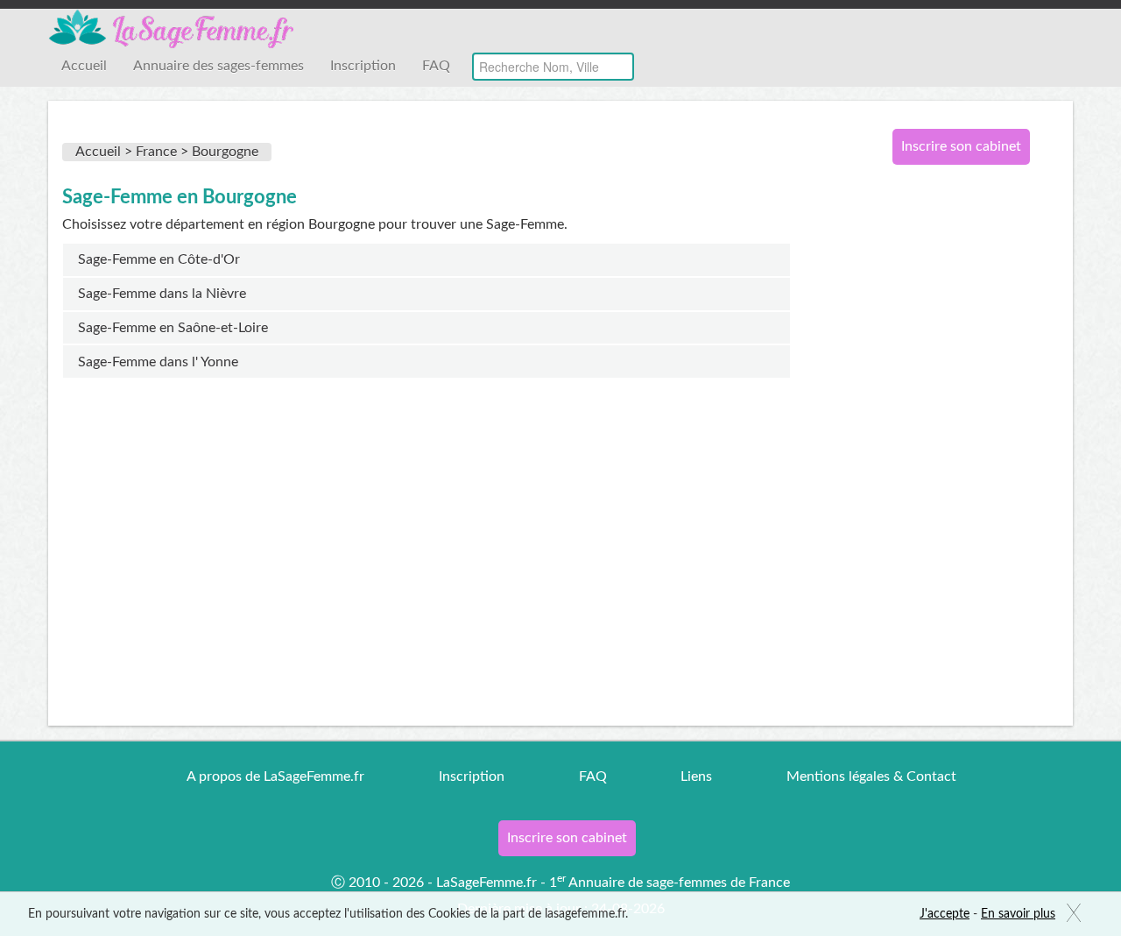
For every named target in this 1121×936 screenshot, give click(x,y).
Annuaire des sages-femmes (218, 66)
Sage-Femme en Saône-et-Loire (173, 328)
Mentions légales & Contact (871, 776)
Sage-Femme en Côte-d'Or (159, 259)
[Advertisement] (954, 463)
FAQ (436, 66)
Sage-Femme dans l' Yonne (158, 362)
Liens (696, 776)
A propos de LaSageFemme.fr (275, 776)
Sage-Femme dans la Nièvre (162, 294)
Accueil (84, 66)
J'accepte (944, 914)
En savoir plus (1018, 914)
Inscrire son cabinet (961, 146)
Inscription (363, 66)
